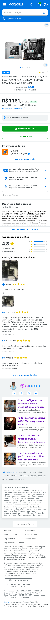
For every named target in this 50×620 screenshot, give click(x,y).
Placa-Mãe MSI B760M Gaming (30, 472)
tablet (25, 507)
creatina (7, 499)
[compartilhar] (45, 65)
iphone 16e (17, 503)
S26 (34, 491)
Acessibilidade (30, 539)
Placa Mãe (34, 602)
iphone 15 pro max (27, 501)
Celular (33, 505)
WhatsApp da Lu (10, 535)
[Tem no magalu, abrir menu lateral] (4, 4)
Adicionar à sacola (27, 129)
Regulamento (9, 539)
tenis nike (31, 509)
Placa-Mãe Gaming (16, 479)
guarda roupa (37, 511)
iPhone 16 (28, 491)
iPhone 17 (18, 491)
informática (16, 602)
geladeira (15, 497)
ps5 (25, 495)
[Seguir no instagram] (29, 393)
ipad (28, 511)
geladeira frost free (12, 513)
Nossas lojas (30, 530)
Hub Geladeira (32, 493)
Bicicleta (33, 507)
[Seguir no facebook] (21, 393)
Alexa (14, 515)
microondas (29, 499)
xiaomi (38, 503)
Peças (25, 602)
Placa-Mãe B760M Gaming (25, 476)
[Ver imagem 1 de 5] (25, 44)
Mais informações (23, 524)
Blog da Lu (8, 530)
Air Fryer (31, 495)
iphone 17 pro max (11, 501)
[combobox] (25, 12)
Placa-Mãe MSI (8, 476)
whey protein (17, 499)
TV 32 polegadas (39, 515)
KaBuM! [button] (31, 87)
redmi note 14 (19, 509)
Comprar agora (25, 136)
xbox (34, 497)
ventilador (8, 505)
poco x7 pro (26, 497)
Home (6, 602)
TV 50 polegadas (24, 515)
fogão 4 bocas (27, 513)
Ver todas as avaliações (25, 375)
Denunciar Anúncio (10, 195)
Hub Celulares (19, 493)
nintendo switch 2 (21, 505)
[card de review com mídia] (10, 270)
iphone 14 (18, 495)
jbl (11, 509)
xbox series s (28, 503)
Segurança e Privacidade (14, 543)
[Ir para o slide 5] (29, 67)
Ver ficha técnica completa (25, 229)
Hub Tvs (42, 493)
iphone (40, 497)
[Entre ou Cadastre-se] (46, 4)
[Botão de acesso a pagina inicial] (17, 4)
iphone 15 (9, 495)
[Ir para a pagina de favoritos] (31, 4)
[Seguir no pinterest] (36, 393)
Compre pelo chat (20, 580)
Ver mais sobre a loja (25, 159)
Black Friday (8, 491)
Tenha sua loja (31, 535)
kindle (38, 499)
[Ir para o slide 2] (22, 67)
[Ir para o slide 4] (27, 67)
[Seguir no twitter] (14, 393)
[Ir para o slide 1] (20, 67)
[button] (43, 13)
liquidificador (19, 511)
